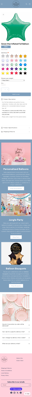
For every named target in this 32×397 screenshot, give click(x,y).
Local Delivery (5, 373)
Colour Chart (19, 360)
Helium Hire (19, 358)
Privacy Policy (5, 375)
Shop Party (16, 237)
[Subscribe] (29, 385)
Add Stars (4, 53)
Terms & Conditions (6, 370)
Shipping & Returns (6, 368)
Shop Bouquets (16, 286)
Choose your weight (7, 78)
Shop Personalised (16, 188)
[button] (1, 4)
